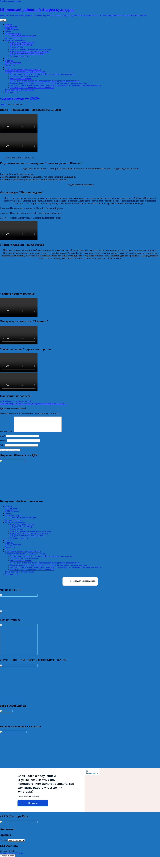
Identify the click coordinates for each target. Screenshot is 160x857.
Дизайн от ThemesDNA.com (12, 853)
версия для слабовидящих (82, 581)
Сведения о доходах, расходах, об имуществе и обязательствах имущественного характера (48, 83)
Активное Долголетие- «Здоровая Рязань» (23, 69)
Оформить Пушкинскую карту (23, 36)
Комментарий (6, 431)
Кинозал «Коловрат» (14, 38)
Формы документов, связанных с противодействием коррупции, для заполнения (44, 81)
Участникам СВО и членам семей (19, 90)
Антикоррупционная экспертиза (24, 76)
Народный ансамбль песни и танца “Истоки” (29, 51)
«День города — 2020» (20, 98)
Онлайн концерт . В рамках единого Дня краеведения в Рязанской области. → (33, 403)
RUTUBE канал (12, 29)
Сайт (2, 445)
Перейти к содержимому (10, 1)
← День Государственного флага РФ (15, 401)
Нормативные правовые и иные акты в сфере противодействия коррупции (42, 74)
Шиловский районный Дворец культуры (37, 9)
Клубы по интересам (19, 56)
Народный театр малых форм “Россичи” (27, 54)
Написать (32, 803)
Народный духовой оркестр (22, 42)
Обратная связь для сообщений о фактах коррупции (32, 87)
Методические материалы (21, 78)
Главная (8, 24)
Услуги (8, 58)
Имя (2, 436)
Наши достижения (13, 63)
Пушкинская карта (13, 33)
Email (3, 440)
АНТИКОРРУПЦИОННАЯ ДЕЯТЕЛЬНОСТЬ (25, 72)
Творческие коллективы (15, 40)
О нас (7, 67)
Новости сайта (11, 27)
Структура (9, 60)
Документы (10, 65)
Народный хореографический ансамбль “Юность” (31, 49)
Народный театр (17, 47)
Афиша (8, 31)
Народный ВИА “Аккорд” (21, 45)
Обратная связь (11, 92)
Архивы (3, 840)
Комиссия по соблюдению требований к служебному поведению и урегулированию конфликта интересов (55, 85)
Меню (3, 20)
